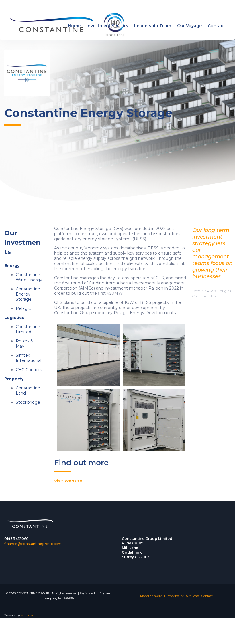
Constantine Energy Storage (28, 294)
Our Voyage (189, 25)
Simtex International (28, 358)
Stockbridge (28, 402)
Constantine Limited (28, 329)
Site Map (192, 596)
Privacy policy (173, 596)
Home (74, 25)
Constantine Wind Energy (29, 277)
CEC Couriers (29, 369)
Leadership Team (152, 25)
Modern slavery (151, 596)
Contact (216, 25)
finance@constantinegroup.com (33, 544)
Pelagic (23, 308)
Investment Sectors (107, 25)
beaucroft (28, 615)
